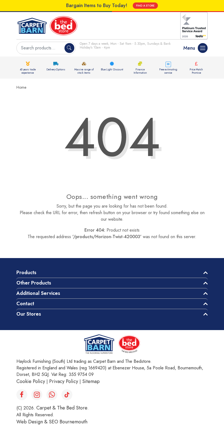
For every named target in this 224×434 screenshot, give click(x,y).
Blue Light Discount (112, 69)
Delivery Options (55, 69)
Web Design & (32, 421)
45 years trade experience (28, 71)
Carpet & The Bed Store (61, 407)
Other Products (33, 282)
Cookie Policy (30, 381)
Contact (25, 303)
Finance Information (140, 71)
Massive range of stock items (83, 71)
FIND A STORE (145, 6)
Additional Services (38, 293)
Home (21, 87)
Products (26, 272)
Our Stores (28, 314)
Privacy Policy (63, 381)
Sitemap (91, 381)
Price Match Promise (196, 71)
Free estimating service (168, 71)
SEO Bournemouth (68, 421)
